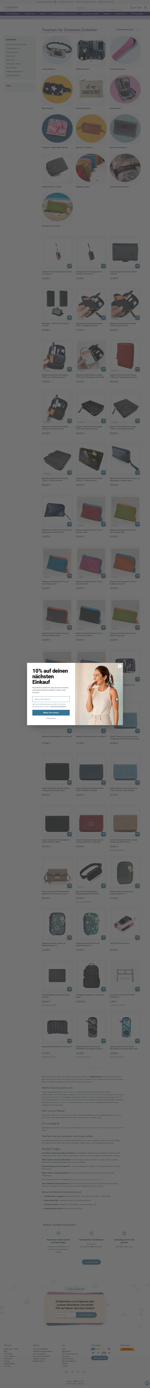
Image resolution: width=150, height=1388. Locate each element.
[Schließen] (120, 666)
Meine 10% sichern (51, 713)
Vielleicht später (51, 718)
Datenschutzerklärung (58, 706)
